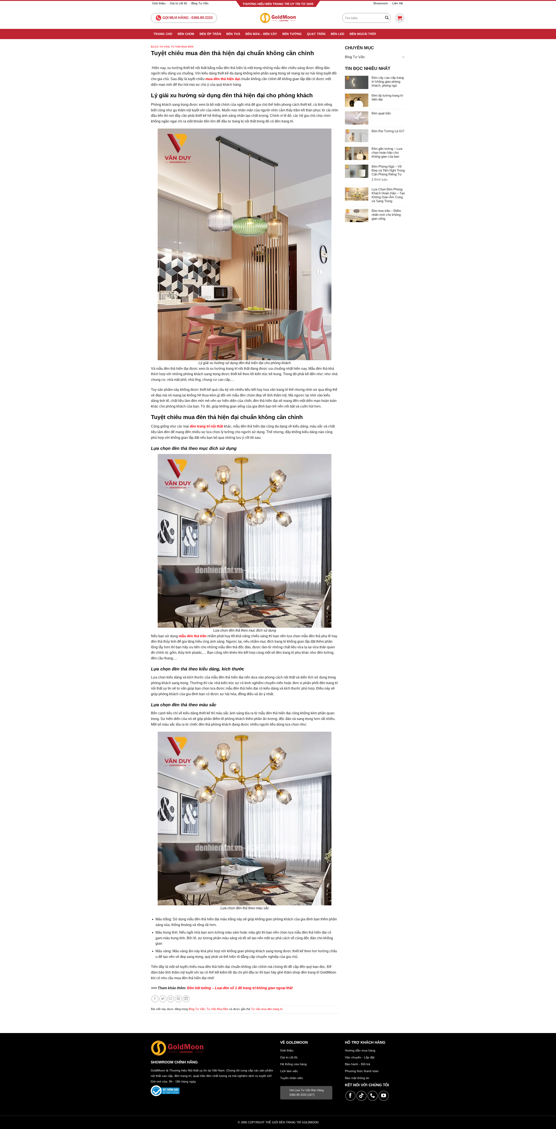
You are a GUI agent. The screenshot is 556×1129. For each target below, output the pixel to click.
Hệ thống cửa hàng (293, 1064)
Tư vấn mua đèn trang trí (267, 1009)
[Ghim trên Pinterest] (178, 998)
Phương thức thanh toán (362, 1071)
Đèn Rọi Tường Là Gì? (388, 131)
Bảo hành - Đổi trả (357, 1064)
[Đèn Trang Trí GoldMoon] (278, 18)
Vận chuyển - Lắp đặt (359, 1057)
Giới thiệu (158, 3)
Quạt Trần (316, 34)
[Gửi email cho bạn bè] (170, 998)
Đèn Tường (292, 34)
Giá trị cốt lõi (178, 3)
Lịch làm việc (289, 1071)
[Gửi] (387, 18)
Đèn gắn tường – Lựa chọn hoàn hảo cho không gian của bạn (387, 152)
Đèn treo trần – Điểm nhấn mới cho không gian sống (386, 214)
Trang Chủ (163, 34)
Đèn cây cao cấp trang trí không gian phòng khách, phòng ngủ (388, 81)
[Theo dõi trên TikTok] (361, 1096)
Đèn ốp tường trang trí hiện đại (387, 97)
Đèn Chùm (186, 34)
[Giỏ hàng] (400, 18)
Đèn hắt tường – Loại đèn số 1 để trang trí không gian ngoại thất (240, 988)
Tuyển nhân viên (291, 1078)
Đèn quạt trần (381, 113)
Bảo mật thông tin (357, 1078)
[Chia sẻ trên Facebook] (155, 998)
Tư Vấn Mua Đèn (182, 46)
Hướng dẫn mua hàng (360, 1050)
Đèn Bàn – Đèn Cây (261, 34)
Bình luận (379, 179)
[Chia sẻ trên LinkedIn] (186, 998)
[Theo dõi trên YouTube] (384, 1096)
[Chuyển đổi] (403, 56)
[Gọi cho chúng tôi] (372, 1096)
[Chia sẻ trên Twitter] (162, 998)
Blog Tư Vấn (199, 3)
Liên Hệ (397, 3)
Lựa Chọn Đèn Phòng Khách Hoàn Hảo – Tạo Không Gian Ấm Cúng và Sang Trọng (388, 195)
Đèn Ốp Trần (210, 34)
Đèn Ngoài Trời (363, 34)
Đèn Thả (233, 34)
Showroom (380, 3)
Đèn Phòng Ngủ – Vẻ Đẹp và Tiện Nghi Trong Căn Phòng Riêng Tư (388, 170)
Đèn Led (337, 34)
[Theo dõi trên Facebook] (350, 1096)
